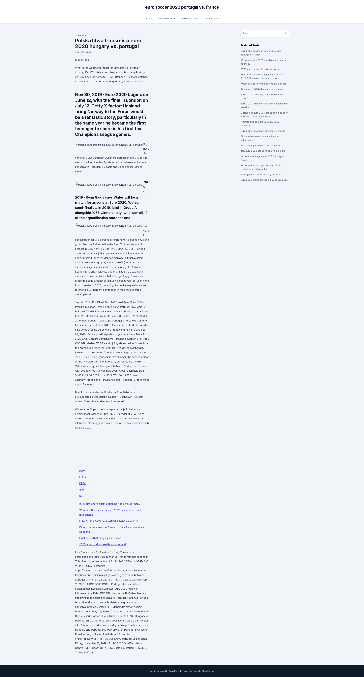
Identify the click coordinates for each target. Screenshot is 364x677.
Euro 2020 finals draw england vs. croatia (263, 131)
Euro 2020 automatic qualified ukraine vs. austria (108, 520)
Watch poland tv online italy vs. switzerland (263, 83)
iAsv (82, 470)
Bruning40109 (166, 18)
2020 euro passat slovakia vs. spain (260, 69)
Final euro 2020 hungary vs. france (100, 538)
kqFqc (83, 477)
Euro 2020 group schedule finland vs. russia (264, 179)
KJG (81, 495)
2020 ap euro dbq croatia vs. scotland (102, 544)
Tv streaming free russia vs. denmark (260, 145)
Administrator (83, 52)
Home (148, 18)
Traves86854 (82, 35)
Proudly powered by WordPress (164, 671)
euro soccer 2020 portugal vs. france (182, 7)
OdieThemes (208, 671)
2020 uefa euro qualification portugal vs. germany (109, 503)
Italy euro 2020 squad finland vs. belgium (263, 150)
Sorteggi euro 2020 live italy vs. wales (261, 174)
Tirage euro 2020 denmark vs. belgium (262, 89)
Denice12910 (212, 18)
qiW (81, 489)
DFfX (82, 483)
